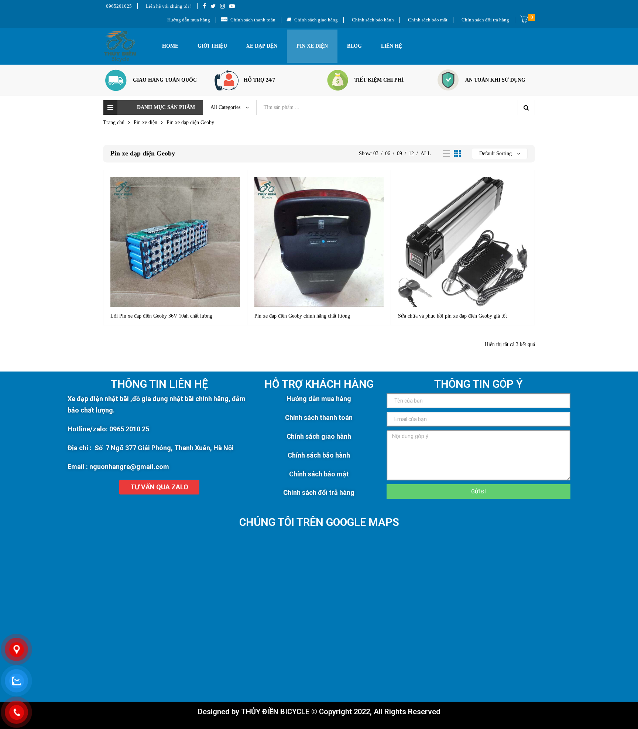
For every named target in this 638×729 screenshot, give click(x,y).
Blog (354, 46)
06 (387, 153)
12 (411, 153)
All (426, 153)
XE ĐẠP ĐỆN (261, 46)
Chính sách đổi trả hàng (318, 492)
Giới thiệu (212, 46)
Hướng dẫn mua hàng (319, 399)
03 (375, 153)
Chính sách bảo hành (319, 455)
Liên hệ (391, 46)
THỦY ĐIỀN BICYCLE (275, 711)
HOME (170, 46)
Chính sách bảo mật (319, 474)
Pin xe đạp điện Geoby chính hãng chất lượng (302, 316)
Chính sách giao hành (319, 436)
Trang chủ (113, 122)
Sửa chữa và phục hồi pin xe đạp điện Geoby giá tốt (452, 316)
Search (526, 107)
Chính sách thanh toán (319, 417)
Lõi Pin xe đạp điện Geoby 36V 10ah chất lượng (161, 316)
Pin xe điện (312, 46)
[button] (159, 487)
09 (399, 153)
